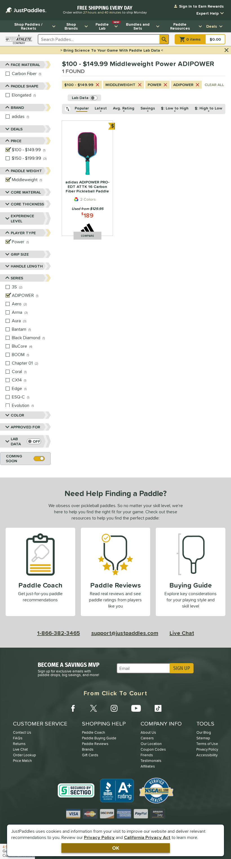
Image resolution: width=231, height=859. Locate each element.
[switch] (34, 441)
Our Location (151, 743)
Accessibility (206, 755)
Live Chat (182, 633)
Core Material (26, 192)
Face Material (25, 64)
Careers (147, 738)
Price (16, 141)
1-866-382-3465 (58, 633)
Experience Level (22, 218)
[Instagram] (114, 708)
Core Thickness (27, 204)
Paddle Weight (26, 171)
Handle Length (27, 266)
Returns (19, 743)
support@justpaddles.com (124, 633)
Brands (88, 749)
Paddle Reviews (95, 743)
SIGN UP (181, 668)
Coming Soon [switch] (14, 458)
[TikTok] (158, 708)
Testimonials (151, 760)
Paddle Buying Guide (99, 738)
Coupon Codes (153, 749)
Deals (211, 26)
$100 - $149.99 (78, 84)
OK (115, 848)
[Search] (164, 39)
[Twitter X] (93, 708)
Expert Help (207, 13)
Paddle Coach (93, 732)
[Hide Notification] (226, 50)
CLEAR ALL (214, 84)
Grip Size (20, 254)
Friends (147, 755)
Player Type (23, 233)
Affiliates (148, 766)
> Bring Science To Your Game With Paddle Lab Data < (111, 50)
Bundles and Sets (138, 26)
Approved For (25, 427)
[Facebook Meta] (73, 708)
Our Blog (203, 732)
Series (17, 278)
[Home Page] (26, 10)
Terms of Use (207, 743)
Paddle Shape (24, 86)
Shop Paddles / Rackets (28, 26)
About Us (148, 732)
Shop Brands (71, 26)
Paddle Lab (107, 25)
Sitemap (203, 738)
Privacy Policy (99, 837)
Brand (17, 107)
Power (154, 84)
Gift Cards (90, 755)
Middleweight (120, 84)
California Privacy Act (147, 837)
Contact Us (22, 732)
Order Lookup (24, 755)
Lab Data (16, 441)
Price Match (22, 760)
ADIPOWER (183, 84)
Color (17, 415)
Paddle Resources (180, 26)
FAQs (18, 738)
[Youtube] (136, 708)
